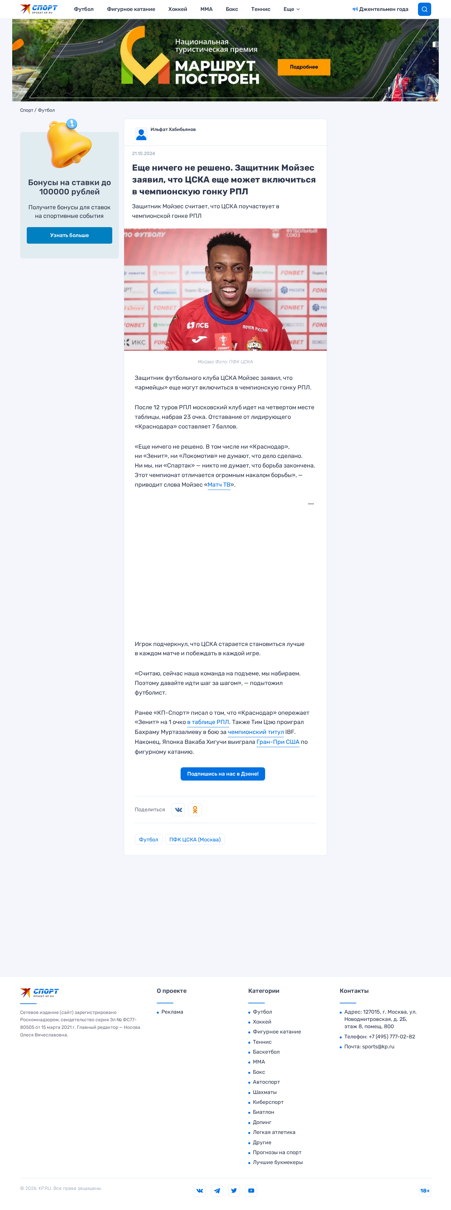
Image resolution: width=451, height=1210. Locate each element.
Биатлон (263, 1112)
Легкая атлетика (274, 1132)
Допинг (262, 1122)
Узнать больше (69, 235)
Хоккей (177, 9)
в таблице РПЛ (208, 722)
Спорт (26, 110)
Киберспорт (268, 1102)
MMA (206, 9)
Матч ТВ (219, 484)
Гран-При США (278, 742)
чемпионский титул (256, 732)
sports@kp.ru (378, 1046)
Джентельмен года (383, 9)
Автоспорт (266, 1082)
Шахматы (265, 1092)
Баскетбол (266, 1052)
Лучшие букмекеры (278, 1162)
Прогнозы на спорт (277, 1152)
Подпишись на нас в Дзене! (223, 774)
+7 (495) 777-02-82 (392, 1036)
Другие (262, 1142)
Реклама (172, 1012)
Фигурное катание (131, 9)
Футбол (84, 9)
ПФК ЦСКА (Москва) (195, 839)
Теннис (260, 9)
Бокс (232, 9)
